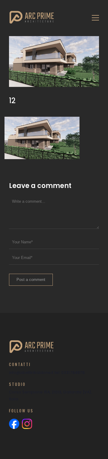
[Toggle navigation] (93, 17)
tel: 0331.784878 (70, 372)
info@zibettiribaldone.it (31, 372)
